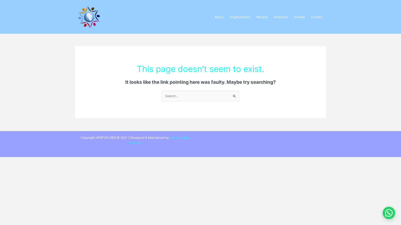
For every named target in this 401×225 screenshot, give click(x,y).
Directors (281, 17)
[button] (389, 213)
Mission (262, 17)
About (219, 17)
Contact (317, 17)
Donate (299, 17)
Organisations (240, 17)
